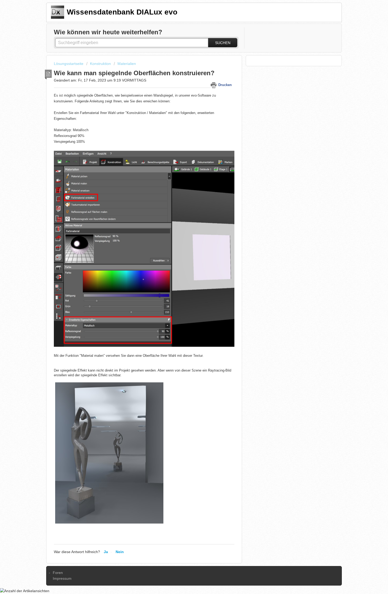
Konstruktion (100, 63)
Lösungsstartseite (69, 63)
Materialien (126, 63)
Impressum (62, 578)
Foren (58, 573)
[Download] (184, 234)
